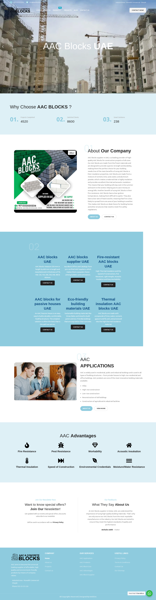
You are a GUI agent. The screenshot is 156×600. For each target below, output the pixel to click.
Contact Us (119, 566)
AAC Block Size (85, 566)
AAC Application (86, 558)
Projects (48, 566)
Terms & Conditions (122, 562)
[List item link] (25, 586)
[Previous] (3, 47)
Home (47, 558)
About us (48, 562)
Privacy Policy (120, 558)
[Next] (153, 47)
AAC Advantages (86, 571)
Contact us (49, 571)
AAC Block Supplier (87, 575)
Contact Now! (138, 10)
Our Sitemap (119, 571)
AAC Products (85, 562)
